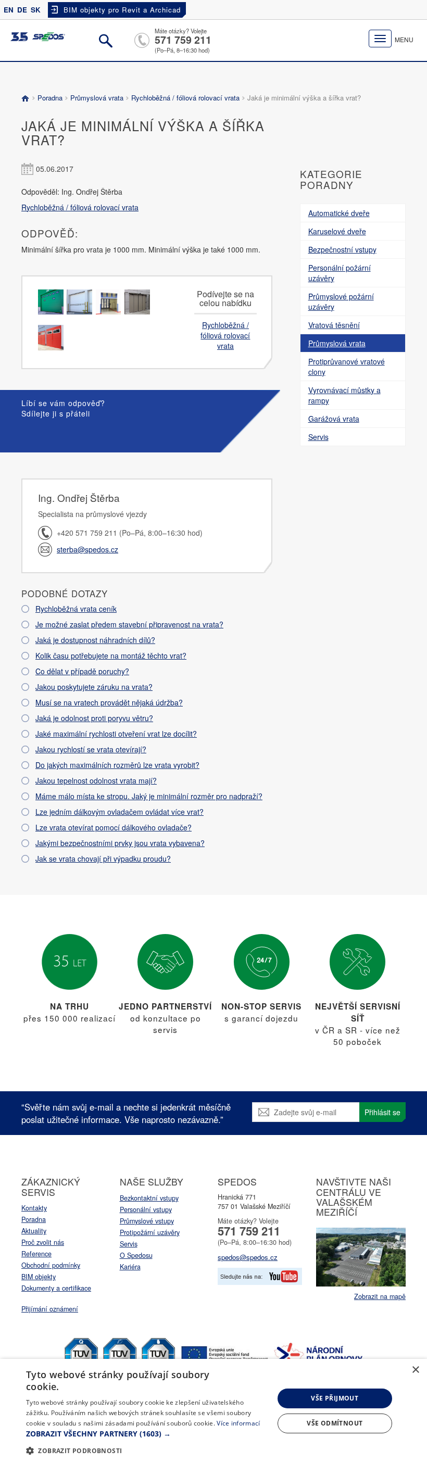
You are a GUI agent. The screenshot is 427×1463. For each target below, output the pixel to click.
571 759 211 (183, 39)
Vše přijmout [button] (334, 1398)
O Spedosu (136, 1255)
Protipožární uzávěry (150, 1232)
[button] (146, 1434)
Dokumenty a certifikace (56, 1288)
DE (22, 10)
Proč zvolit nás (42, 1242)
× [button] (415, 1370)
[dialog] (213, 1411)
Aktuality (33, 1230)
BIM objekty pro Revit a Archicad (122, 10)
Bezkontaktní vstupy (149, 1198)
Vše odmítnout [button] (334, 1423)
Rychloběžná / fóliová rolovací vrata (185, 98)
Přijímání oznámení (49, 1309)
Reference (36, 1253)
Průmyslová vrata (96, 98)
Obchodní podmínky (50, 1265)
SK (36, 10)
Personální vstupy (146, 1209)
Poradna (50, 98)
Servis (128, 1243)
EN (9, 10)
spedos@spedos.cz (248, 1257)
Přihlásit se (382, 1112)
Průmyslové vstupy (147, 1221)
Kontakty (34, 1208)
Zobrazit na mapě (380, 1296)
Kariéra (130, 1266)
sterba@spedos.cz (87, 549)
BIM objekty (38, 1276)
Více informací (238, 1423)
